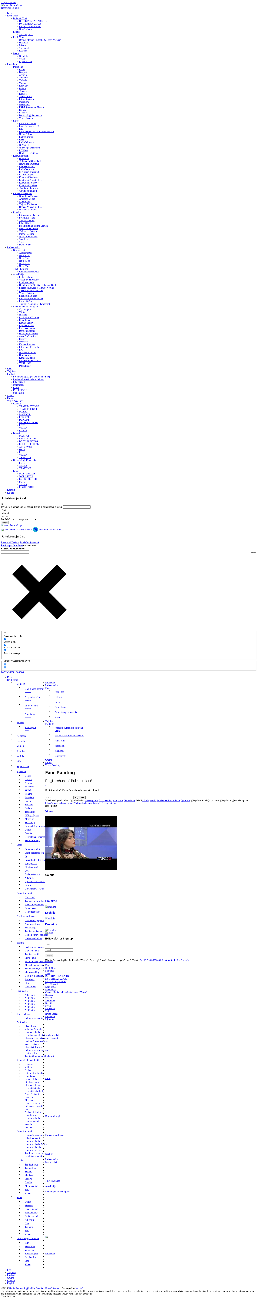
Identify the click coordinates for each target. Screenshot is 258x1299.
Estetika (20, 722)
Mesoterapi (24, 104)
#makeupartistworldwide (168, 800)
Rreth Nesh (12, 15)
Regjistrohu (27, 487)
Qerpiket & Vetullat (28, 236)
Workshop (26, 476)
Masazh (24, 411)
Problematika (13, 247)
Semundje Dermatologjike (25, 306)
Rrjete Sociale (25, 61)
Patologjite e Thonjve (29, 317)
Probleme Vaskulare (22, 193)
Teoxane (23, 91)
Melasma (23, 341)
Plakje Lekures (26, 277)
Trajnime (11, 371)
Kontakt (11, 490)
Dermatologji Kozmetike (24, 460)
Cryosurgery (25, 309)
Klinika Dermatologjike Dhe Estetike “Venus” (30, 1288)
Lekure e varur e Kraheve (31, 298)
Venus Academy (26, 118)
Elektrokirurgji (26, 137)
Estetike (23, 112)
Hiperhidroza (25, 355)
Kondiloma (24, 320)
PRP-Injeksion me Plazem (31, 107)
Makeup (24, 436)
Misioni (22, 45)
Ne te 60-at (24, 266)
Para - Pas (59, 692)
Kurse (16, 387)
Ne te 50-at (24, 263)
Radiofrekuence (26, 142)
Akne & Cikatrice (27, 336)
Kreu (9, 13)
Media (16, 53)
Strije (21, 242)
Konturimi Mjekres (28, 185)
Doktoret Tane (49, 972)
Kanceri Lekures (27, 344)
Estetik (16, 32)
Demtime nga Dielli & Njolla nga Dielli (37, 285)
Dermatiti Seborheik (28, 333)
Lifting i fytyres (26, 99)
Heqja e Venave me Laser (31, 207)
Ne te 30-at (24, 258)
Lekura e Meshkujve (29, 271)
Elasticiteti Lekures (28, 296)
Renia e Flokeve (26, 322)
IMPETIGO (25, 366)
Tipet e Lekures (20, 269)
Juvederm (23, 77)
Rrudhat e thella (26, 282)
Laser (15, 120)
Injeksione (18, 67)
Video (22, 58)
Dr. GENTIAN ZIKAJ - (30, 23)
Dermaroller (24, 244)
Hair (22, 449)
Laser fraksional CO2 (29, 126)
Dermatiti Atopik (27, 331)
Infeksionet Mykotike (29, 347)
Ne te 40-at (24, 261)
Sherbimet (24, 48)
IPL (21, 129)
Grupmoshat (19, 250)
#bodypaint (118, 800)
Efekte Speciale (29, 444)
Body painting (28, 441)
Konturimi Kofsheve (29, 182)
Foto (9, 368)
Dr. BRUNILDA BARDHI (34, 690)
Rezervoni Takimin (10, 8)
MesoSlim (24, 102)
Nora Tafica (30, 715)
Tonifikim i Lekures (28, 188)
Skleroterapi (24, 201)
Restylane (23, 85)
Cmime (10, 395)
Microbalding (28, 422)
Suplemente (18, 393)
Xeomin (23, 75)
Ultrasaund (24, 158)
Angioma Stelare (27, 199)
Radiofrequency (26, 169)
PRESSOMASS (27, 166)
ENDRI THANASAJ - (30, 26)
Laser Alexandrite (27, 123)
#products (185, 800)
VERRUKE (25, 363)
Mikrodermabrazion (28, 228)
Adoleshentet (25, 252)
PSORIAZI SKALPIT (30, 360)
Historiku (23, 42)
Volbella (23, 80)
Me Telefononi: (9, 519)
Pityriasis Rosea (26, 325)
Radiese (23, 93)
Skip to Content (8, 2)
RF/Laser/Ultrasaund (29, 172)
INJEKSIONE (20, 390)
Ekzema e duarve (27, 328)
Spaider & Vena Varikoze (31, 290)
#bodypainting (105, 800)
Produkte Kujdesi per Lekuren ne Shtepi (32, 376)
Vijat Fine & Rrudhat (29, 279)
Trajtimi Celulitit (26, 220)
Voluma (22, 83)
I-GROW (23, 150)
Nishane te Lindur (27, 352)
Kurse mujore (28, 479)
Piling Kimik (25, 223)
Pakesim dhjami (26, 174)
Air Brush (25, 446)
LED (21, 139)
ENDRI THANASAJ (31, 706)
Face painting (28, 438)
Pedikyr (24, 417)
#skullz (153, 800)
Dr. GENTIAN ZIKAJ (32, 698)
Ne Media (24, 56)
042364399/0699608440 (12, 672)
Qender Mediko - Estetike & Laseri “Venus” (40, 40)
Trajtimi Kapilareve (28, 204)
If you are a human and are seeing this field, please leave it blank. (32, 507)
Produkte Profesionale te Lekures (28, 379)
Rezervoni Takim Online (50, 529)
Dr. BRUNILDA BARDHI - (33, 21)
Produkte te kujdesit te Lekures (33, 226)
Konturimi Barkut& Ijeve (31, 180)
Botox (22, 69)
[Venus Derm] (11, 525)
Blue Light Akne (27, 217)
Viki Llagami (30, 728)
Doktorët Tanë (20, 18)
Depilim (24, 419)
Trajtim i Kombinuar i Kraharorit (34, 304)
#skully (145, 800)
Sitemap (56, 1288)
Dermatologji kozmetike (30, 115)
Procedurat (12, 64)
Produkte (11, 374)
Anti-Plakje (18, 274)
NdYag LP (24, 145)
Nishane (23, 314)
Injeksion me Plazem (29, 215)
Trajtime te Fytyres (28, 231)
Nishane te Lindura (28, 209)
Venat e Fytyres (26, 293)
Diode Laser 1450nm (29, 153)
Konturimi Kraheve (28, 177)
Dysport (23, 72)
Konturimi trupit (20, 155)
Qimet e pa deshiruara (29, 147)
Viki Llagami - (26, 34)
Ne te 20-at (24, 255)
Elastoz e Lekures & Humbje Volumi (36, 287)
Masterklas (27, 473)
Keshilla (23, 50)
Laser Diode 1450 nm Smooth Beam (36, 131)
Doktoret (21, 684)
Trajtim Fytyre (29, 406)
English (10, 492)
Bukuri (22, 110)
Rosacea (23, 339)
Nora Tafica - (25, 29)
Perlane (22, 88)
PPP (21, 349)
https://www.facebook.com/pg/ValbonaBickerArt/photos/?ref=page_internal (80, 803)
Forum (10, 398)
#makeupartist (91, 800)
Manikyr (25, 414)
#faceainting (129, 800)
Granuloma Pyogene (29, 196)
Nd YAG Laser (26, 134)
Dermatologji (61, 707)
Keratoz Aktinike (27, 358)
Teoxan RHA (25, 96)
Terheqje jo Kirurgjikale (30, 161)
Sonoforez (24, 239)
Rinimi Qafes (25, 301)
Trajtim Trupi (28, 409)
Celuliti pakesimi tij (28, 190)
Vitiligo (22, 312)
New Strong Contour (29, 164)
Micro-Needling (26, 234)
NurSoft (79, 1288)
